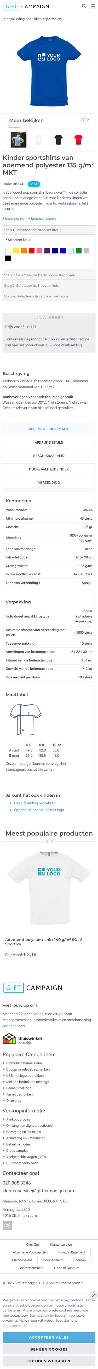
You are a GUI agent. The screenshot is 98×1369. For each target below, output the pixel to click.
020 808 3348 (17, 1183)
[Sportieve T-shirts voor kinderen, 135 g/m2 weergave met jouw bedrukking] (49, 67)
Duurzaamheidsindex (49, 469)
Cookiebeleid (53, 1260)
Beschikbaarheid (49, 456)
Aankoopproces (18, 1119)
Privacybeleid (22, 1260)
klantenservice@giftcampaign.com (38, 1190)
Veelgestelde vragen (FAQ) (26, 1156)
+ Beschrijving (13, 218)
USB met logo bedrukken (25, 1075)
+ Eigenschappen (42, 218)
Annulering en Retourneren (25, 1138)
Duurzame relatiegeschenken (28, 1069)
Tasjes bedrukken (19, 1094)
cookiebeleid (14, 1325)
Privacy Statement (71, 1252)
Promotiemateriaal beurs (24, 1063)
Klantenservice (61, 1244)
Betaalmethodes (18, 1144)
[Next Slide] (87, 119)
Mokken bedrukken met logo (27, 1082)
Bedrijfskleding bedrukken (22, 19)
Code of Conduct (66, 1268)
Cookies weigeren (49, 1361)
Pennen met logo (18, 1088)
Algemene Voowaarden (30, 1252)
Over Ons (32, 1244)
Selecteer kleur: (18, 240)
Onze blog (13, 1100)
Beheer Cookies (49, 1349)
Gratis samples (17, 1150)
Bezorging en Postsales (23, 1132)
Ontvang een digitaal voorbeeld (29, 1125)
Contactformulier (31, 1268)
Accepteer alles (49, 1337)
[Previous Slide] (82, 119)
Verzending (49, 483)
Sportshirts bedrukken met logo (39, 810)
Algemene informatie (49, 429)
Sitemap (79, 1260)
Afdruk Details (49, 442)
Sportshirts (53, 19)
